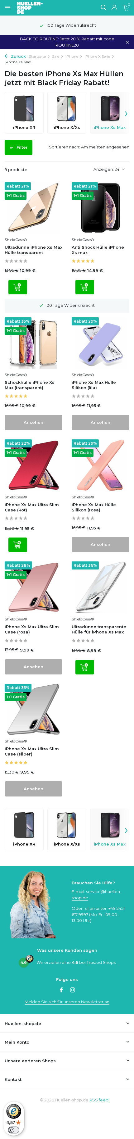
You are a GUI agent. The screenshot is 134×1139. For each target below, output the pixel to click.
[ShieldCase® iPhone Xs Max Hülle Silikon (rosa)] (100, 465)
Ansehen (33, 422)
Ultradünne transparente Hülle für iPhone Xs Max (99, 629)
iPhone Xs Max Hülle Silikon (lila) (94, 385)
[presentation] (126, 113)
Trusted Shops (101, 962)
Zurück (18, 56)
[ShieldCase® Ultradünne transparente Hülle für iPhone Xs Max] (100, 587)
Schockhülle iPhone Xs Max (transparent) (30, 385)
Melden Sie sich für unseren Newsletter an (67, 1001)
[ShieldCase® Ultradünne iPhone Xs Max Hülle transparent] (33, 208)
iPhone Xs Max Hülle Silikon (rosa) (94, 507)
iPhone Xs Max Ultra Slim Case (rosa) (32, 629)
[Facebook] (61, 990)
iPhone (71, 56)
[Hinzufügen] (17, 287)
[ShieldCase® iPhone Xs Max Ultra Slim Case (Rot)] (33, 465)
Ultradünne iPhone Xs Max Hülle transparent (33, 250)
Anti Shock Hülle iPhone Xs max (98, 250)
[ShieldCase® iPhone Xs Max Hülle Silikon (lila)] (100, 343)
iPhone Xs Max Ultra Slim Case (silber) (32, 751)
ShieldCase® (16, 239)
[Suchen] (103, 7)
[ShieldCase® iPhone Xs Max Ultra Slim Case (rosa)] (33, 587)
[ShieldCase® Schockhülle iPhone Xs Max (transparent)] (33, 343)
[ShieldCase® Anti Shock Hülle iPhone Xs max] (100, 208)
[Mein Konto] (114, 7)
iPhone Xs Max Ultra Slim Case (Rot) (32, 507)
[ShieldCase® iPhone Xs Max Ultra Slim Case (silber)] (33, 709)
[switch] (13, 1130)
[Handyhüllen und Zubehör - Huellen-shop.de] (40, 8)
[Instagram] (72, 990)
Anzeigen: (103, 169)
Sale (55, 56)
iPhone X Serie (97, 56)
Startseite (37, 56)
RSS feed (98, 1099)
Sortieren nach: (64, 146)
